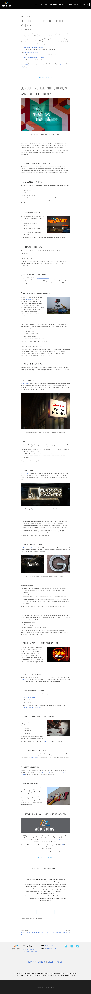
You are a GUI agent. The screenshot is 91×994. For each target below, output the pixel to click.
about (50, 961)
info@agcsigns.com (51, 948)
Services (32, 961)
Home (36, 4)
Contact (85, 4)
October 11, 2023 (25, 16)
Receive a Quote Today (45, 77)
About (70, 4)
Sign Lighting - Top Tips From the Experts (42, 23)
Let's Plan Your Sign (45, 857)
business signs (30, 918)
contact (59, 961)
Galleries (53, 4)
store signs (39, 918)
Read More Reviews (45, 912)
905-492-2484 (49, 945)
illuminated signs (26, 29)
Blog (76, 4)
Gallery (41, 961)
